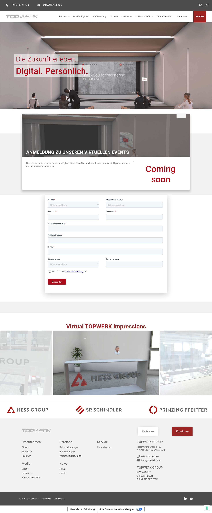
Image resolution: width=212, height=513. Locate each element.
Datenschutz (59, 499)
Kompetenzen (104, 447)
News (62, 468)
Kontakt (200, 16)
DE (200, 5)
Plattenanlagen (67, 451)
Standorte (27, 451)
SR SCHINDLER (145, 475)
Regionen (26, 456)
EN (207, 5)
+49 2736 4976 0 (20, 5)
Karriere (181, 16)
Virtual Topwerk (165, 16)
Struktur (26, 447)
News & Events (143, 16)
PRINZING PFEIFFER (147, 479)
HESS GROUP (144, 472)
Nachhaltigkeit (80, 16)
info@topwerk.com (52, 5)
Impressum (46, 499)
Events (62, 473)
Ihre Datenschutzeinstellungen (117, 509)
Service (114, 16)
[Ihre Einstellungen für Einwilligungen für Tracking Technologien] (207, 508)
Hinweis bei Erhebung (82, 509)
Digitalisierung (99, 16)
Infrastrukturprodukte (70, 456)
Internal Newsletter (31, 477)
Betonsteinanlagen (68, 447)
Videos (25, 468)
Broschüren (27, 473)
